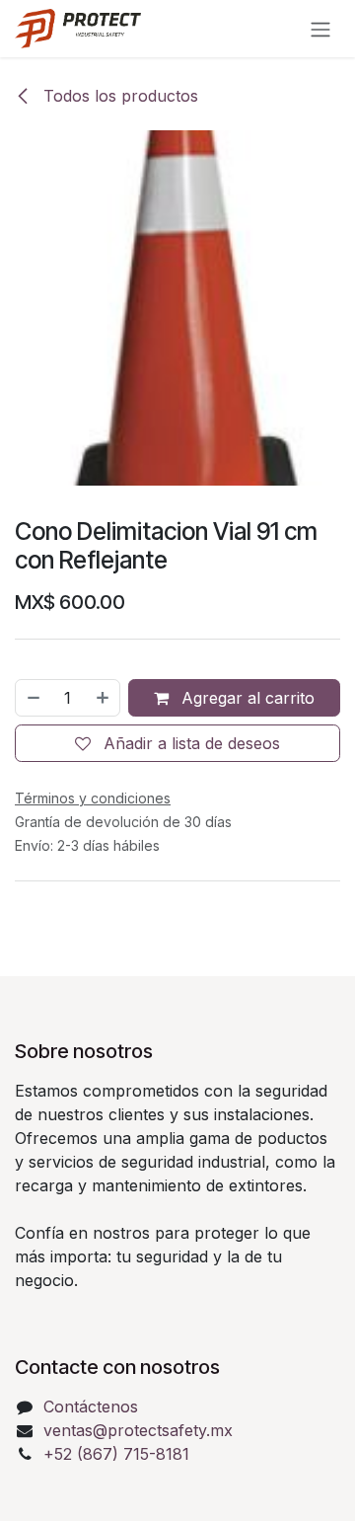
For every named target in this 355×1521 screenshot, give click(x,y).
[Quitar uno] (32, 698)
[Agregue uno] (103, 698)
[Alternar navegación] (320, 28)
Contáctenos (90, 1406)
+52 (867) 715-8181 (116, 1454)
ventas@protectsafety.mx (138, 1430)
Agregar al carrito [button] (246, 698)
